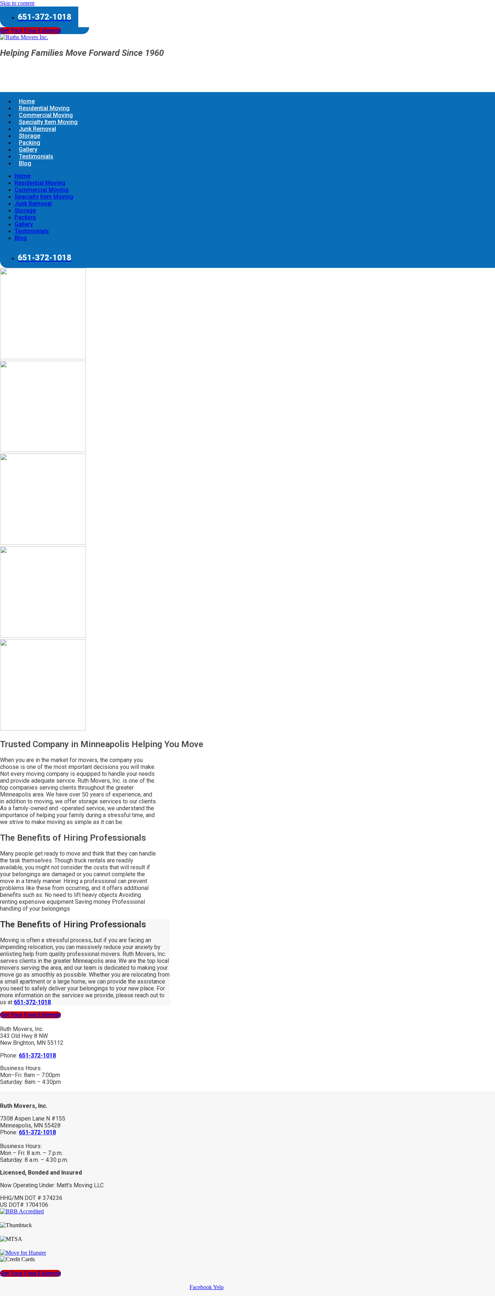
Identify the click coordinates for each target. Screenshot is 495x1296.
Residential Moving (39, 182)
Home (22, 176)
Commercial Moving (41, 189)
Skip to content (17, 3)
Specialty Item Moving (43, 196)
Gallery (23, 224)
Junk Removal (33, 203)
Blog (25, 163)
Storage (25, 210)
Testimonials (36, 156)
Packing (25, 217)
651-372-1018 (37, 1132)
